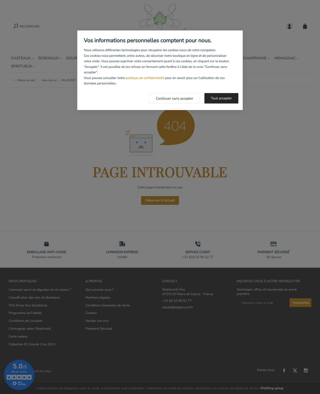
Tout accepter (221, 98)
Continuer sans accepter (174, 98)
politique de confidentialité (145, 78)
